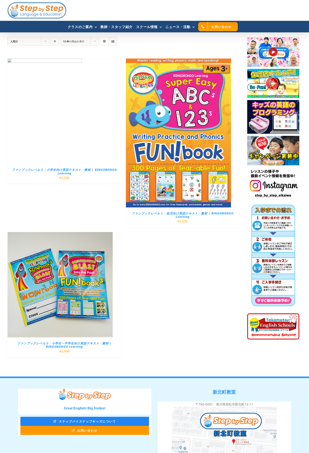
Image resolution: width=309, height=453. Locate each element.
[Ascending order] (55, 41)
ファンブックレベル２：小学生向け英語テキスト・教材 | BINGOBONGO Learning (64, 171)
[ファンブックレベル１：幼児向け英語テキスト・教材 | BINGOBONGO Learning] (178, 61)
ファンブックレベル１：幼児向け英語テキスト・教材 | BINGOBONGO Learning (183, 215)
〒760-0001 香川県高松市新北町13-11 (224, 404)
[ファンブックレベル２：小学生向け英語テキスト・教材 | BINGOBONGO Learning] (45, 61)
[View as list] (113, 41)
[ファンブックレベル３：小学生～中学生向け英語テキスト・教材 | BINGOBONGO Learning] (60, 235)
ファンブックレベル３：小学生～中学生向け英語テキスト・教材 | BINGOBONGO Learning (64, 345)
